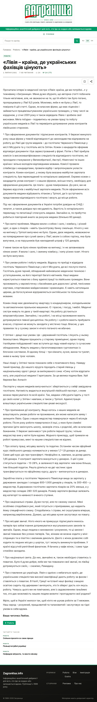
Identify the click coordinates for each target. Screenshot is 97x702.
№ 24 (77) (47, 73)
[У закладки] (84, 81)
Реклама (67, 683)
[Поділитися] (91, 81)
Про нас (78, 683)
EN (92, 41)
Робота (16, 50)
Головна (7, 50)
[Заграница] (48, 14)
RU (83, 41)
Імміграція (85, 672)
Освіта (68, 676)
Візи (75, 672)
